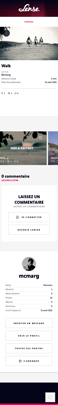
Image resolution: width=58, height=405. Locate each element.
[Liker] (52, 33)
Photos (29, 22)
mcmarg (29, 276)
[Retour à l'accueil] (29, 8)
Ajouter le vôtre (9, 180)
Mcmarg (6, 74)
